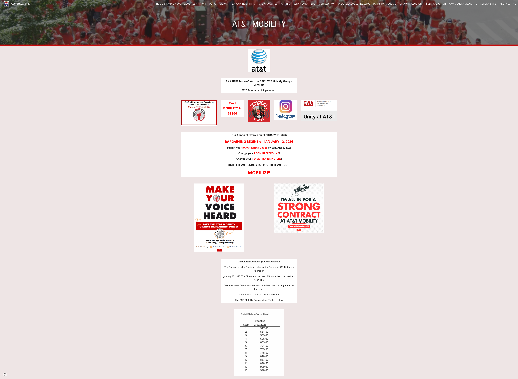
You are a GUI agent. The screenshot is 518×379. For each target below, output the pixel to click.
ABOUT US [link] (189, 3)
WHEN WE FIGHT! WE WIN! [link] (215, 3)
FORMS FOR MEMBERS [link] (384, 3)
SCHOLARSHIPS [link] (488, 3)
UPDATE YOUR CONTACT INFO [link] (275, 3)
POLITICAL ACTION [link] (436, 3)
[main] (259, 23)
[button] (515, 4)
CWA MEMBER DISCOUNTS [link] (463, 3)
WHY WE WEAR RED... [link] (304, 3)
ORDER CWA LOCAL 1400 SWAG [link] (354, 3)
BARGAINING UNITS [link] (242, 3)
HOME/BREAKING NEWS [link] (168, 3)
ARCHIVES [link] (505, 3)
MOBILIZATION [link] (327, 3)
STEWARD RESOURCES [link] (411, 3)
